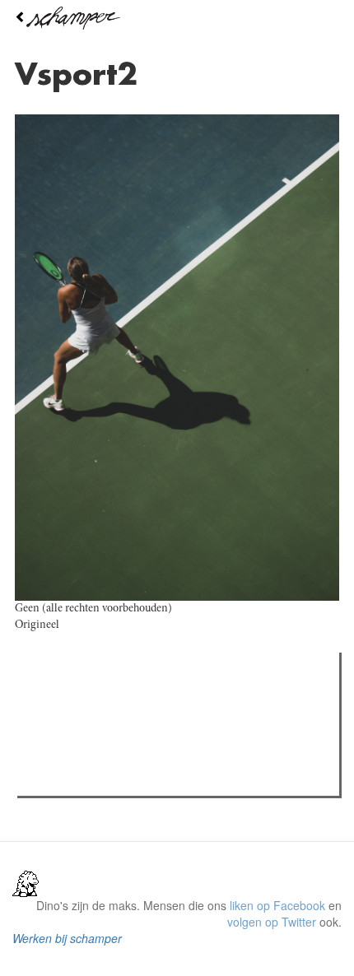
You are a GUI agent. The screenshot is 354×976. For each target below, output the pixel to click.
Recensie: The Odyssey (111, 735)
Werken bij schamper (67, 938)
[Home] (177, 18)
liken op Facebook (277, 905)
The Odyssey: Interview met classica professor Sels (183, 757)
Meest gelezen (73, 702)
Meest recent (165, 702)
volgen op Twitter (271, 921)
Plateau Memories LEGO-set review (142, 778)
